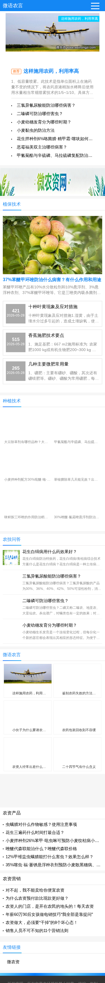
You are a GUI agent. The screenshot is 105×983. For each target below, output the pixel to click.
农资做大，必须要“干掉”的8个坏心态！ (42, 922)
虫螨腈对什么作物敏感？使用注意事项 (41, 824)
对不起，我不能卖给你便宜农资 (35, 890)
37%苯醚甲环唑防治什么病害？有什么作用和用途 (52, 279)
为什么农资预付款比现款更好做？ (37, 898)
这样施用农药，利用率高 (51, 71)
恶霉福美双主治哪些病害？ (42, 147)
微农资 (13, 961)
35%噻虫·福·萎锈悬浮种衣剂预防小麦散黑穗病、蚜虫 (55, 864)
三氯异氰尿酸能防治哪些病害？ (46, 105)
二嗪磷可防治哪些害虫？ (40, 113)
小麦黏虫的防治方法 (36, 130)
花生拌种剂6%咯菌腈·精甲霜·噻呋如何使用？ (59, 138)
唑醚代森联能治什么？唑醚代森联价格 (41, 848)
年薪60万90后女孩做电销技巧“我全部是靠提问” (49, 914)
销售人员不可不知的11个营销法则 (37, 930)
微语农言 (13, 5)
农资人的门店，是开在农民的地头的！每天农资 (50, 906)
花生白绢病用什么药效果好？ (49, 551)
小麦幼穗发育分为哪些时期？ (44, 122)
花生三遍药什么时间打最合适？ (35, 832)
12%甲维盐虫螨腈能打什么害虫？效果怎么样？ (50, 856)
